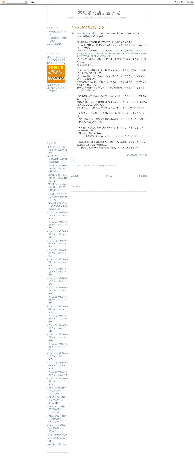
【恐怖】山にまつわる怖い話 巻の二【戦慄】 (57, 177)
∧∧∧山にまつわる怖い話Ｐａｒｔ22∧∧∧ (57, 308)
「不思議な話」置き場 (97, 12)
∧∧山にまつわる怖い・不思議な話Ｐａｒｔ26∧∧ (57, 418)
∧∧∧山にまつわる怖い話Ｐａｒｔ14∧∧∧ (57, 251)
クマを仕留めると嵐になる (87, 27)
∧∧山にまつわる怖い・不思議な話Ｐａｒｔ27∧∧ (57, 428)
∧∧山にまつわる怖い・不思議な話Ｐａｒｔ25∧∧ (57, 409)
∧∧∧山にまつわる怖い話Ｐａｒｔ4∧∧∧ (57, 336)
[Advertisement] (56, 117)
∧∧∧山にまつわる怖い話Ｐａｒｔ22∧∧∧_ (57, 317)
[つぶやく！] (73, 160)
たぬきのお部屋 (54, 44)
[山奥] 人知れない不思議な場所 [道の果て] (57, 148)
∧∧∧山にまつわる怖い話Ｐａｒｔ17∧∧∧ (57, 261)
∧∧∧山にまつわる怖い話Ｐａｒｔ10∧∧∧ (57, 214)
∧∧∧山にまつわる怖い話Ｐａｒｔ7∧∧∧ (57, 364)
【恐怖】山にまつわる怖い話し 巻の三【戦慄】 (57, 187)
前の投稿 (143, 175)
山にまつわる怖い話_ (56, 438)
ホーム (109, 175)
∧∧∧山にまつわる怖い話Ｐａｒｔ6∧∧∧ (57, 354)
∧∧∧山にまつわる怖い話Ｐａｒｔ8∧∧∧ (57, 373)
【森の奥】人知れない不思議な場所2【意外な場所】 (57, 206)
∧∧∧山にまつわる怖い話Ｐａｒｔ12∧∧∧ (57, 232)
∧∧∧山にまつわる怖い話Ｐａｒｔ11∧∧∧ (57, 223)
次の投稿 (75, 175)
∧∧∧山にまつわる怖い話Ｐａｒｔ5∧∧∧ (57, 345)
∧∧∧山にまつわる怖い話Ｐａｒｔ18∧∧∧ (57, 270)
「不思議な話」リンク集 (136, 155)
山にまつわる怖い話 (56, 434)
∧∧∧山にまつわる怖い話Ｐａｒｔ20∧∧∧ (57, 289)
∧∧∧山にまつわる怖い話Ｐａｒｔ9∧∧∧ (57, 380)
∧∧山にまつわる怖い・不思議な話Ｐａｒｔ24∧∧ (57, 400)
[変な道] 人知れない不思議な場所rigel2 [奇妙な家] (57, 159)
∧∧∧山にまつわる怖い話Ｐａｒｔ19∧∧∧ (57, 279)
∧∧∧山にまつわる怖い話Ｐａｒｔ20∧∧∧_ (57, 298)
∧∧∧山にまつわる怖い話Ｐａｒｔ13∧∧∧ (57, 242)
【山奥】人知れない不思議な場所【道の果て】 (57, 196)
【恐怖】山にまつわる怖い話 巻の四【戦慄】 (57, 168)
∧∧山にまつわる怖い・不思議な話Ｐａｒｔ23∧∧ (99, 166)
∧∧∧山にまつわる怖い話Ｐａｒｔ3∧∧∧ (57, 326)
